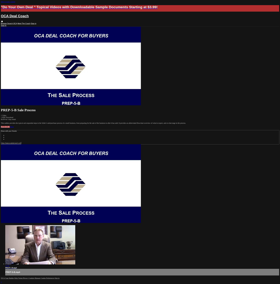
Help (16, 278)
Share (12, 127)
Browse (4, 23)
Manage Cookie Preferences (45, 278)
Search (10, 23)
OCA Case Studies (7, 278)
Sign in (33, 23)
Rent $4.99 (5, 127)
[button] (2, 21)
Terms (20, 278)
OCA (15, 23)
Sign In (3, 25)
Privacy (26, 278)
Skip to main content (8, 2)
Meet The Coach (24, 23)
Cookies (32, 278)
